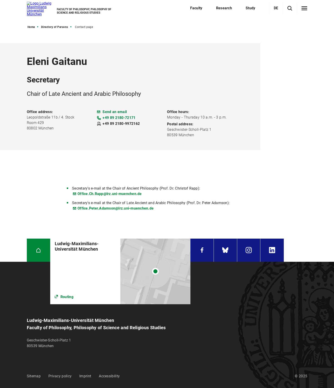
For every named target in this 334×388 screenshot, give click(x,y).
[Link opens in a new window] (120, 271)
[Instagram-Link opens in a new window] (248, 250)
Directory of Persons (54, 27)
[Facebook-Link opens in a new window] (202, 250)
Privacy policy (60, 376)
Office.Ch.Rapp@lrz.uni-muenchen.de (109, 194)
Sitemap (34, 376)
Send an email (114, 112)
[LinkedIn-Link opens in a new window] (272, 250)
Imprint (85, 376)
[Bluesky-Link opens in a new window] (225, 250)
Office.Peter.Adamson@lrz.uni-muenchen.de (115, 208)
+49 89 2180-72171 (118, 118)
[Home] (38, 250)
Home (31, 27)
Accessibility (109, 376)
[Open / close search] (289, 8)
